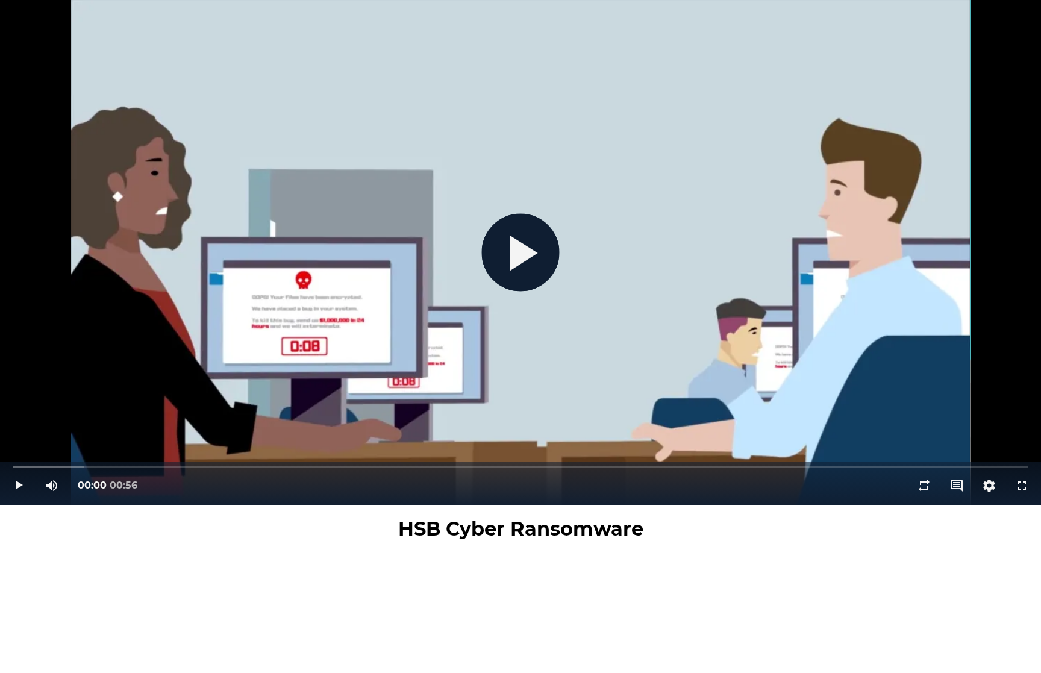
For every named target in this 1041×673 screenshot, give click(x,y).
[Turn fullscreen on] (1021, 485)
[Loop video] (924, 485)
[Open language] (956, 485)
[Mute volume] (52, 485)
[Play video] (19, 485)
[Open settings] (989, 485)
